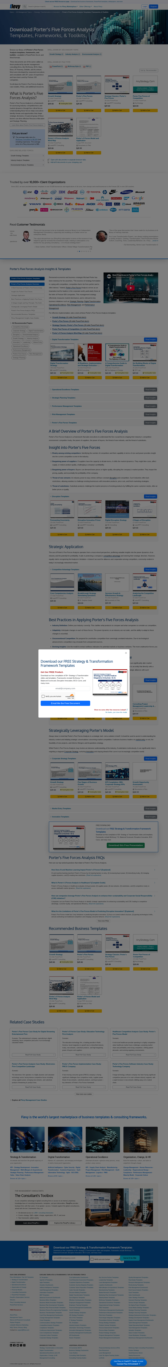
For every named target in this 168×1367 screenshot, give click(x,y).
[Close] (126, 653)
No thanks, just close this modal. (116, 712)
